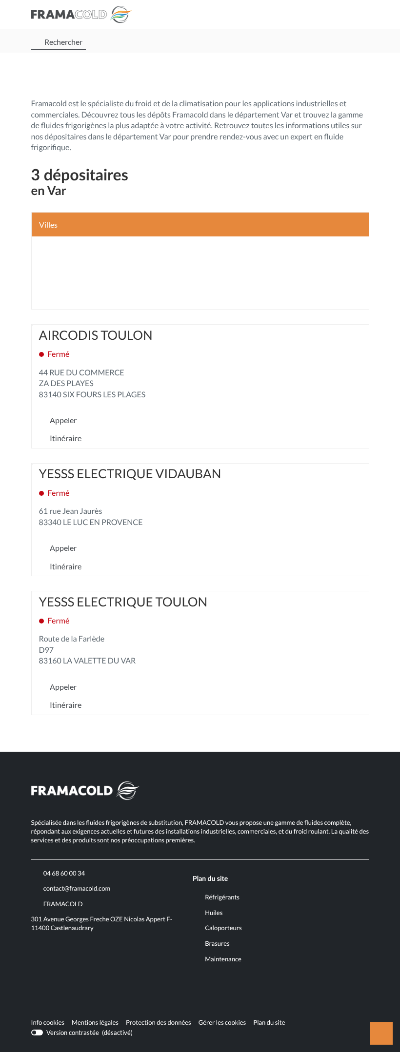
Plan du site (269, 1022)
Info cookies (47, 1023)
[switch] (82, 1032)
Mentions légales (95, 1023)
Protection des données (158, 1023)
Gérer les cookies (222, 1022)
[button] (359, 14)
